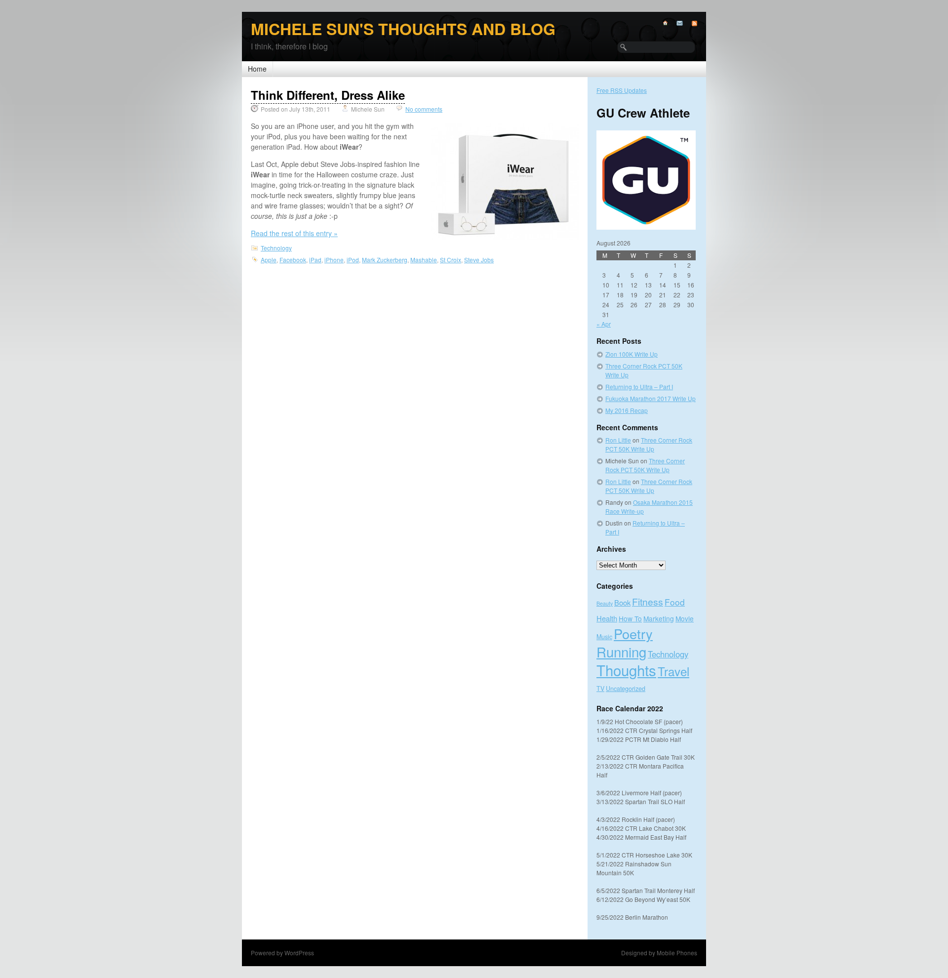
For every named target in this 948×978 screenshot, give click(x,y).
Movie (684, 618)
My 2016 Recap (626, 410)
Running (621, 651)
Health (606, 618)
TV (600, 688)
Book (622, 602)
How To (630, 618)
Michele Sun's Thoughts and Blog (403, 28)
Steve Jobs (479, 259)
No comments (423, 109)
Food (675, 602)
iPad (315, 259)
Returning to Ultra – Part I (639, 386)
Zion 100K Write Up (631, 354)
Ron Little (618, 440)
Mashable (423, 259)
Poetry (633, 633)
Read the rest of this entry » (294, 233)
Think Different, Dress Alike (328, 94)
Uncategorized (625, 688)
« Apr (603, 324)
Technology (276, 248)
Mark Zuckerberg (384, 259)
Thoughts (626, 669)
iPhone (334, 259)
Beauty (604, 603)
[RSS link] (690, 23)
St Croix (450, 259)
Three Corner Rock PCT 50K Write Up (648, 444)
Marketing (658, 618)
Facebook (292, 259)
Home (257, 69)
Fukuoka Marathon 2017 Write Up (650, 398)
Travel (673, 671)
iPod (353, 259)
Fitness (647, 601)
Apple (268, 259)
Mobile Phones (677, 952)
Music (604, 636)
